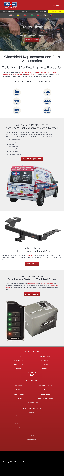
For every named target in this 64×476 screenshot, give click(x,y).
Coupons (45, 364)
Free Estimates (18, 385)
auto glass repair (41, 72)
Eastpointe (18, 420)
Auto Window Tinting (32, 402)
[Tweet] (33, 375)
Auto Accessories (32, 294)
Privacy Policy (45, 368)
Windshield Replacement (32, 159)
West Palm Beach (32, 439)
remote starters (17, 74)
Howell (45, 424)
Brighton (18, 416)
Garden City (18, 424)
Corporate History (45, 360)
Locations (18, 356)
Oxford (45, 428)
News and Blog (32, 372)
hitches (30, 255)
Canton (45, 416)
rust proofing (29, 74)
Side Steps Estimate (32, 40)
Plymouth (18, 432)
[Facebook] (31, 375)
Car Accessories (45, 394)
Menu (57, 5)
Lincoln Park (18, 428)
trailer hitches (51, 72)
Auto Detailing (18, 398)
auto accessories (32, 283)
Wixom (45, 432)
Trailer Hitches (32, 264)
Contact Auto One (18, 360)
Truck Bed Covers (45, 389)
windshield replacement (27, 72)
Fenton (45, 420)
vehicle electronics (47, 283)
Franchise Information (45, 356)
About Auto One (18, 364)
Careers (18, 368)
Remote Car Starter (18, 394)
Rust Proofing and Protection (45, 398)
